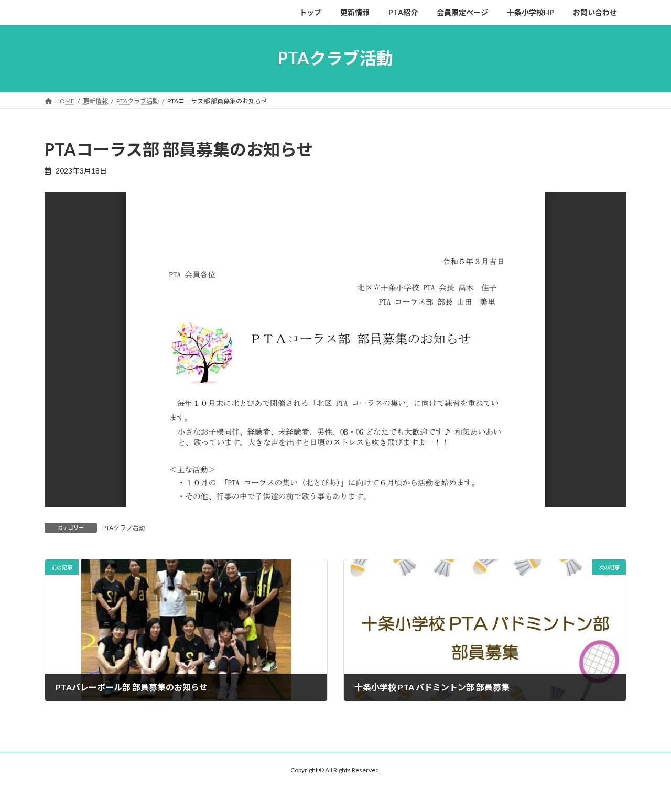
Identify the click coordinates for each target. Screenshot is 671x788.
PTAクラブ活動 (123, 528)
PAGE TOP (645, 754)
